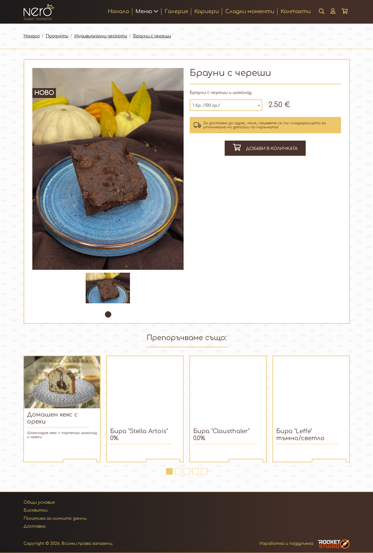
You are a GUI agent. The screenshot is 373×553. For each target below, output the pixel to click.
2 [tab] (178, 471)
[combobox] (226, 105)
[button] (332, 11)
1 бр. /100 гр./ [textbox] (206, 105)
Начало (118, 11)
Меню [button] (145, 11)
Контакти (296, 11)
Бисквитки (35, 510)
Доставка (34, 526)
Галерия (176, 11)
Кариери (206, 11)
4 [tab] (195, 471)
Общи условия (39, 502)
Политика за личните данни (55, 518)
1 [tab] (108, 314)
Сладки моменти (249, 11)
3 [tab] (186, 471)
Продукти (57, 36)
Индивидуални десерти (100, 36)
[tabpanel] (108, 288)
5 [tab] (204, 471)
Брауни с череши (152, 36)
